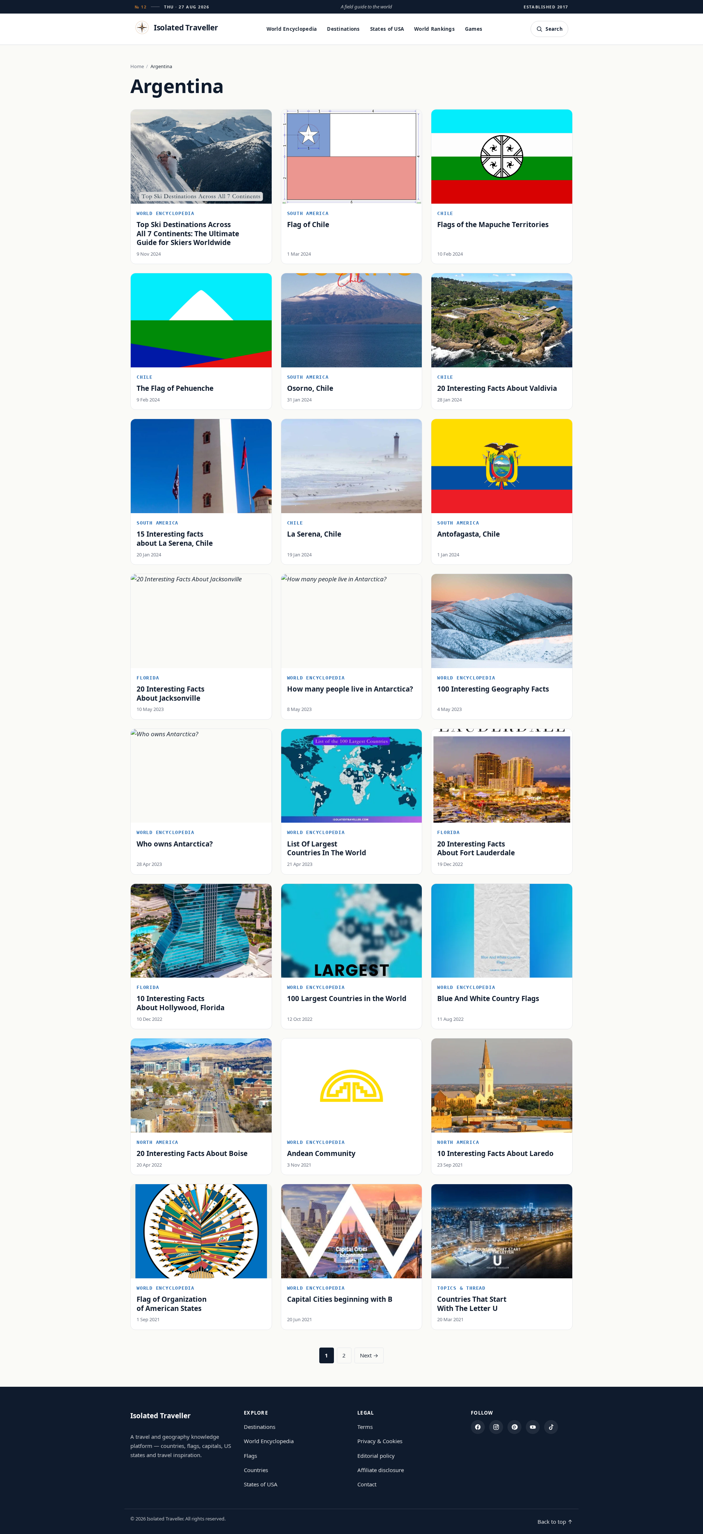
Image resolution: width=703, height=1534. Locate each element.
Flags (250, 1455)
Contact (366, 1484)
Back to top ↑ (555, 1521)
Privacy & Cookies (379, 1441)
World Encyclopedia (292, 29)
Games (473, 29)
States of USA (387, 29)
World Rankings (434, 29)
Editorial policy (376, 1455)
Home (137, 66)
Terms (365, 1426)
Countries (256, 1470)
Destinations (343, 29)
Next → (369, 1355)
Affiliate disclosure (380, 1470)
